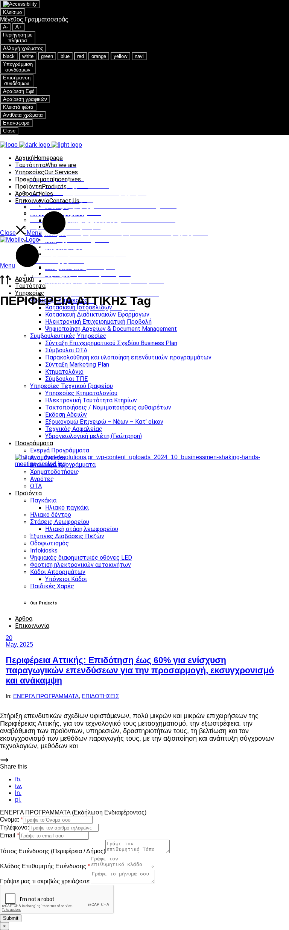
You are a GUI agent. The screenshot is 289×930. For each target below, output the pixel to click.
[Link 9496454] (144, 538)
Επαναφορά (16, 123)
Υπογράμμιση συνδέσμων (18, 67)
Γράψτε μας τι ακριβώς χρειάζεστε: (45, 881)
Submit (10, 918)
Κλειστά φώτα (18, 107)
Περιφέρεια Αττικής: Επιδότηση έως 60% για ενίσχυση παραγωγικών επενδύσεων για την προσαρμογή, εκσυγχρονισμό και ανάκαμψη (140, 670)
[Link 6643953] (5, 282)
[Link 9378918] (41, 145)
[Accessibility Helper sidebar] (20, 4)
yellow (120, 56)
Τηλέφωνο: (14, 827)
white (27, 56)
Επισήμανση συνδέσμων (16, 80)
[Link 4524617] (4, 759)
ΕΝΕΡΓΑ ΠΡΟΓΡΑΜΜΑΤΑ (46, 696)
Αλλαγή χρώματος (23, 48)
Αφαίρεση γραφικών (25, 99)
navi (139, 56)
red (80, 56)
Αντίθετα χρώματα (23, 115)
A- (5, 27)
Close (9, 131)
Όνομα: (11, 819)
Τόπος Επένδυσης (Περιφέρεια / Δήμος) (52, 851)
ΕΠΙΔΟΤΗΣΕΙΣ (100, 696)
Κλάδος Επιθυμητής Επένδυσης (45, 866)
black (9, 56)
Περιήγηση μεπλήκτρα (17, 37)
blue (65, 56)
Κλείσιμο (12, 12)
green (47, 56)
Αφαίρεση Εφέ (18, 91)
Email (9, 835)
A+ (18, 27)
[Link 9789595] (19, 239)
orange (98, 56)
